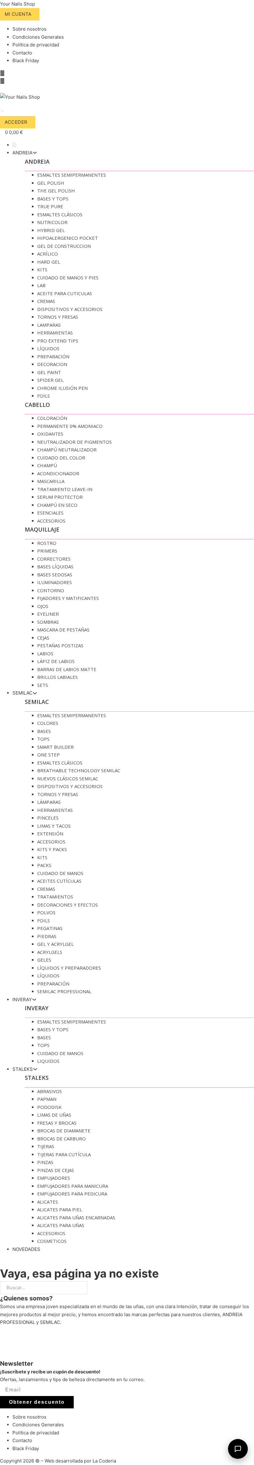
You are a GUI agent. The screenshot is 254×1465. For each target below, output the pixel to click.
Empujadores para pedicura (72, 1194)
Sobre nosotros (29, 29)
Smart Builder (55, 747)
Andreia (37, 161)
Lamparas (49, 325)
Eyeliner (48, 614)
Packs (44, 865)
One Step (48, 755)
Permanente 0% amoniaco (70, 426)
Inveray (36, 1008)
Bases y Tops (52, 1029)
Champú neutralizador (67, 449)
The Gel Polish (56, 190)
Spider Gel (50, 380)
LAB (41, 285)
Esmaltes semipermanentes (71, 715)
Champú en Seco (57, 505)
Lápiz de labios (56, 661)
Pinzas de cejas (55, 1170)
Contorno (50, 590)
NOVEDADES (26, 1249)
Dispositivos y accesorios (70, 309)
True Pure (50, 206)
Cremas (46, 301)
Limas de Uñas (54, 1115)
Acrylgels (49, 952)
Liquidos (48, 1061)
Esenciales (50, 513)
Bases (44, 731)
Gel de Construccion (64, 246)
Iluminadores (54, 582)
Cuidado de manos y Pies (68, 277)
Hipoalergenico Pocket (67, 238)
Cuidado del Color (61, 458)
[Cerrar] (14, 145)
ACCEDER (16, 122)
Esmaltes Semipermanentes (71, 175)
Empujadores (53, 1178)
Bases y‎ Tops (52, 199)
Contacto (22, 53)
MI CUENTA (18, 14)
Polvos (46, 912)
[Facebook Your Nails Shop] (2, 73)
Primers (47, 551)
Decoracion (52, 364)
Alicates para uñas (60, 1225)
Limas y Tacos (54, 826)
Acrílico (47, 254)
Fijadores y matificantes (68, 598)
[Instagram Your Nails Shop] (2, 81)
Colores (47, 723)
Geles (44, 960)
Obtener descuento (37, 1402)
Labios (45, 653)
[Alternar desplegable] (35, 152)
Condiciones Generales (38, 37)
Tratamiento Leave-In (64, 489)
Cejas (43, 638)
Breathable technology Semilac (78, 770)
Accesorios (51, 521)
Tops (43, 739)
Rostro (46, 543)
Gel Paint (49, 372)
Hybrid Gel (51, 230)
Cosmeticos (52, 1241)
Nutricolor (52, 222)
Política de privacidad (35, 45)
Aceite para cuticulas (64, 293)
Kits (42, 269)
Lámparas (49, 802)
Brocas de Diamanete (63, 1130)
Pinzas (45, 1162)
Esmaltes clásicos (59, 763)
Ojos (42, 606)
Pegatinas (50, 928)
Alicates (47, 1202)
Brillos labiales (57, 677)
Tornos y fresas (57, 794)
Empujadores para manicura (72, 1186)
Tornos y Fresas (57, 317)
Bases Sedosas (54, 574)
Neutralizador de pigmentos (74, 442)
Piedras (46, 936)
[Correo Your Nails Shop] (2, 89)
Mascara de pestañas (63, 630)
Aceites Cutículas (59, 881)
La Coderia (104, 1461)
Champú (47, 465)
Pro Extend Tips (57, 341)
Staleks (37, 1077)
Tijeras (45, 1146)
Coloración (52, 418)
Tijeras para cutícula (64, 1154)
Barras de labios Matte (66, 669)
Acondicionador (58, 473)
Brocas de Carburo (61, 1138)
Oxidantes (50, 434)
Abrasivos (49, 1091)
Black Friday (25, 60)
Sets (42, 685)
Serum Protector (60, 497)
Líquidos (48, 348)
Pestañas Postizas (60, 645)
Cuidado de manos (60, 873)
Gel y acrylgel (55, 944)
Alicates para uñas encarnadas (76, 1217)
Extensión (50, 833)
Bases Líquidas (55, 566)
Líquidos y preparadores (69, 968)
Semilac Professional (64, 991)
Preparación (53, 356)
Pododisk (49, 1107)
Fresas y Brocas (57, 1123)
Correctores (54, 559)
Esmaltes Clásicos (59, 214)
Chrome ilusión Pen (62, 388)
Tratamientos (55, 897)
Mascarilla (50, 481)
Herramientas (55, 333)
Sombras (48, 622)
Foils (43, 396)
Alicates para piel (59, 1209)
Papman (46, 1099)
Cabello (37, 404)
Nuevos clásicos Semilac (67, 778)
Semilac (37, 701)
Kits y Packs (52, 849)
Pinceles (48, 818)
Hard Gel (48, 262)
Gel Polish (50, 183)
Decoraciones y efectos (67, 905)
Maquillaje (42, 529)
